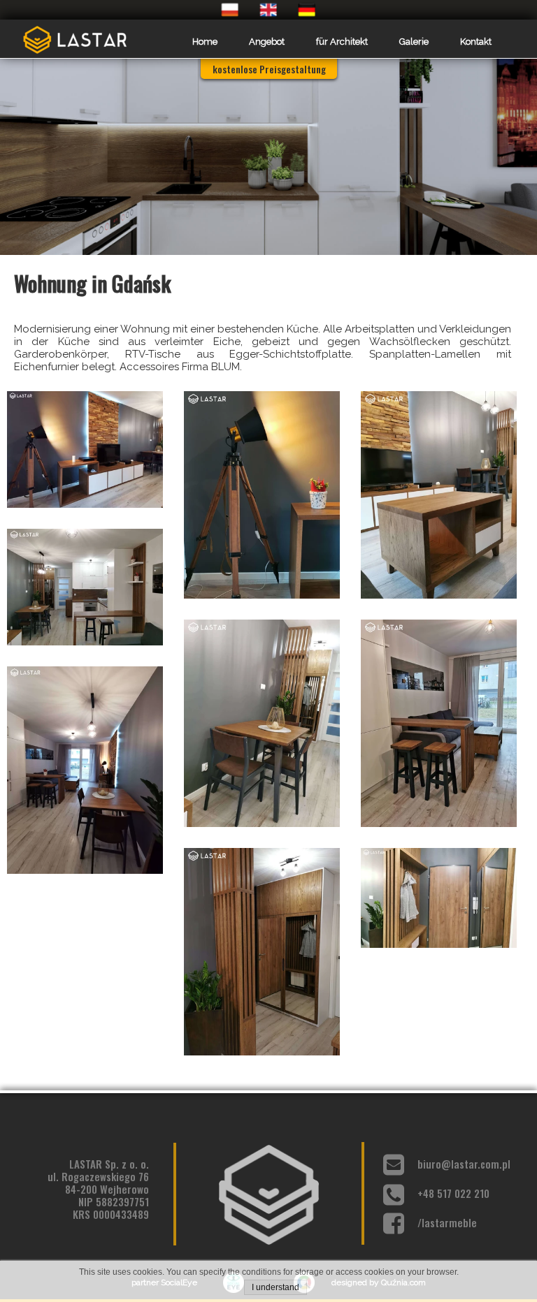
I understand (275, 1287)
